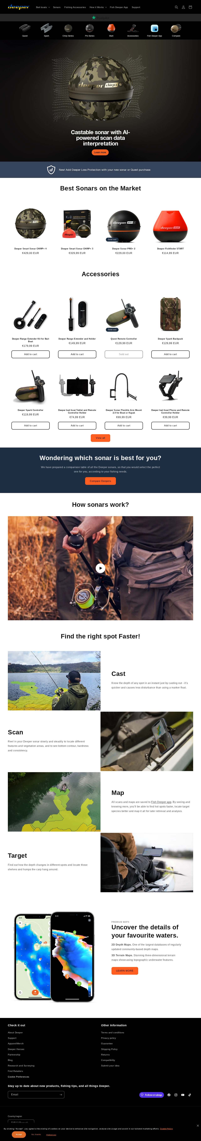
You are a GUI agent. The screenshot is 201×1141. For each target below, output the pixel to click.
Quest (25, 36)
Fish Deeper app (161, 802)
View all (100, 438)
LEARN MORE (124, 971)
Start (111, 36)
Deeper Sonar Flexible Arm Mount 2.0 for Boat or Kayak (124, 411)
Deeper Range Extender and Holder (77, 339)
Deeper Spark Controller (30, 410)
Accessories (133, 36)
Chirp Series (68, 36)
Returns (105, 1054)
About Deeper (15, 1032)
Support (12, 1038)
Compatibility (108, 1060)
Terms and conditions (112, 1032)
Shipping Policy (109, 1049)
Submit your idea (110, 1065)
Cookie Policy (166, 1129)
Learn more (100, 152)
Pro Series (89, 36)
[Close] (197, 1125)
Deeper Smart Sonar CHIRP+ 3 (77, 249)
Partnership (14, 1054)
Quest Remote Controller (124, 339)
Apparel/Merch (16, 1043)
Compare (176, 36)
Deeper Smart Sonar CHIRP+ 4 (30, 249)
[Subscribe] (60, 1094)
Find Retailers (15, 1071)
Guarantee (107, 1043)
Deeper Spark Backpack (170, 339)
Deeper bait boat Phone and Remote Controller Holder (170, 411)
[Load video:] (100, 568)
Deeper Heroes (16, 1049)
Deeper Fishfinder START (170, 249)
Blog (10, 1060)
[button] (42, 7)
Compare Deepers (100, 481)
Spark (46, 36)
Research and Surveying (21, 1065)
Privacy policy (108, 1038)
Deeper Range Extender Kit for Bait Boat (30, 340)
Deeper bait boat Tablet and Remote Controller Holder (77, 411)
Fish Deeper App (154, 36)
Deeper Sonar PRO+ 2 (123, 249)
